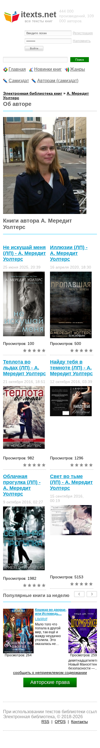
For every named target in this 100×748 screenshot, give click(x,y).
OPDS (60, 721)
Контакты (79, 721)
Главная (17, 69)
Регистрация (83, 33)
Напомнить (82, 41)
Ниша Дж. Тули (46, 619)
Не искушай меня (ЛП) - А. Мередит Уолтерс (24, 253)
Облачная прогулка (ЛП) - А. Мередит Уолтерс (22, 485)
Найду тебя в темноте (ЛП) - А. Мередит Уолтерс (71, 367)
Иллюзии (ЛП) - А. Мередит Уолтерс (69, 253)
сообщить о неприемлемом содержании (50, 672)
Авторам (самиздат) (57, 80)
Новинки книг (48, 69)
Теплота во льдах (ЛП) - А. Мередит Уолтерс (24, 367)
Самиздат (19, 80)
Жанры (77, 69)
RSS (45, 721)
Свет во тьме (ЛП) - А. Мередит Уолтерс (71, 482)
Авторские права (50, 682)
